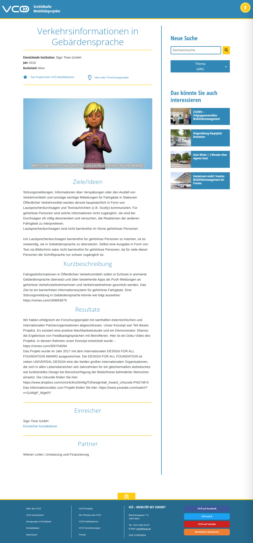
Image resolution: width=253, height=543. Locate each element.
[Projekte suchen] (226, 50)
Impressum (31, 534)
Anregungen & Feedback (38, 521)
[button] (55, 77)
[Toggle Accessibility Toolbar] (245, 7)
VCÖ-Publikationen (88, 521)
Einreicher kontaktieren (40, 426)
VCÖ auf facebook (207, 508)
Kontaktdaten (32, 528)
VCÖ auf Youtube (207, 524)
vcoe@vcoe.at (143, 528)
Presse (82, 534)
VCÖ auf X (207, 516)
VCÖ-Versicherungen (89, 528)
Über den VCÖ (33, 508)
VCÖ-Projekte (86, 508)
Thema (200, 66)
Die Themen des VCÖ (90, 515)
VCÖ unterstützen (35, 515)
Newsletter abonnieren (207, 532)
